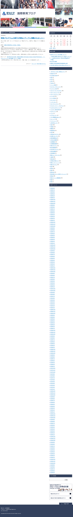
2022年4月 (52, 283)
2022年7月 (52, 277)
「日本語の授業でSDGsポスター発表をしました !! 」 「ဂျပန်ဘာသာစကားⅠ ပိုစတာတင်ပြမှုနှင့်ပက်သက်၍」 (60, 58)
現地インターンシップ (55, 162)
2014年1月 (52, 457)
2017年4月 (52, 383)
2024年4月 (52, 237)
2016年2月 (52, 410)
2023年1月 (52, 265)
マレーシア (34, 63)
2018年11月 (52, 351)
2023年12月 (52, 245)
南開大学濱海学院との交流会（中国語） (12, 45)
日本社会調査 (53, 151)
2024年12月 (52, 222)
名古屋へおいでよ (54, 136)
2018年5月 (52, 362)
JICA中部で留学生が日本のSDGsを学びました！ (60, 65)
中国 (38, 63)
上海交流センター (54, 122)
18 (57, 43)
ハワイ (51, 113)
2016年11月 (52, 392)
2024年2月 (52, 241)
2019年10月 (52, 334)
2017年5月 (52, 381)
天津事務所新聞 (53, 143)
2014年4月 (52, 451)
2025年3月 (52, 216)
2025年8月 (52, 207)
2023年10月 (52, 248)
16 (51, 43)
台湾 (51, 132)
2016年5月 (52, 404)
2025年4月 (52, 214)
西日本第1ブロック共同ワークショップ (58, 174)
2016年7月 (52, 400)
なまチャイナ (53, 111)
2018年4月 (52, 364)
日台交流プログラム (54, 149)
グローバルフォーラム (55, 92)
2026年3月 (52, 193)
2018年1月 (52, 366)
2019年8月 (52, 338)
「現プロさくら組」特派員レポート (57, 71)
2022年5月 (52, 281)
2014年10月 (52, 440)
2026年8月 (52, 188)
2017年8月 (52, 375)
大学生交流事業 (53, 140)
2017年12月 (52, 368)
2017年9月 (52, 374)
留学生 (51, 168)
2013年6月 (52, 470)
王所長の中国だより (54, 160)
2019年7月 (52, 339)
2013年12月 (52, 459)
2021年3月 (52, 303)
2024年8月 (52, 229)
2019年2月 (52, 347)
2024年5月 (52, 235)
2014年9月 (52, 442)
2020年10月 (52, 313)
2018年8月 (52, 356)
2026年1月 (52, 197)
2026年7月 (52, 190)
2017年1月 (52, 389)
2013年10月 (52, 463)
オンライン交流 (53, 88)
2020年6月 (52, 319)
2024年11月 (52, 224)
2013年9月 (52, 465)
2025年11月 (52, 201)
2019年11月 (52, 332)
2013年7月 (52, 468)
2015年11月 (52, 415)
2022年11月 (52, 269)
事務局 (51, 128)
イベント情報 (53, 85)
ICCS (51, 79)
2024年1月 (52, 243)
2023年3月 (52, 262)
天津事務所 (52, 141)
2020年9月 (52, 315)
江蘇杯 (51, 157)
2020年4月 (52, 322)
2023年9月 (52, 250)
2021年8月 (52, 294)
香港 (51, 181)
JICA (51, 81)
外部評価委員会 (53, 138)
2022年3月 (52, 284)
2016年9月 (52, 396)
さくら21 (52, 96)
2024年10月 (52, 226)
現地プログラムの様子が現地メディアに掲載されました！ (23, 38)
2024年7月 (52, 231)
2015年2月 (52, 432)
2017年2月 (52, 387)
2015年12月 (52, 413)
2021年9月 (52, 292)
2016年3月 (52, 408)
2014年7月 (52, 446)
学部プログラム (53, 145)
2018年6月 (52, 360)
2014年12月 (52, 436)
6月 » (54, 48)
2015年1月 (52, 434)
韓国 (51, 179)
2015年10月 (52, 417)
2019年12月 (52, 330)
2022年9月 (52, 273)
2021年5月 (52, 300)
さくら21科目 (53, 98)
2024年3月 (52, 239)
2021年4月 (52, 301)
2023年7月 (52, 254)
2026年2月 (52, 195)
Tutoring (52, 83)
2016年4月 (52, 406)
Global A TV (52, 73)
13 (64, 41)
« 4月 (50, 48)
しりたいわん (53, 102)
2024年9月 (52, 228)
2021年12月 (52, 288)
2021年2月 (52, 305)
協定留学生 (52, 130)
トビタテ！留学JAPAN (55, 109)
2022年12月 (52, 267)
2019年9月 (52, 336)
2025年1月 (52, 220)
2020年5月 (52, 320)
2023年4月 (52, 260)
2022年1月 (52, 286)
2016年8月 (52, 398)
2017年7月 (52, 377)
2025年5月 (52, 212)
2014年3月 (52, 453)
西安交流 (52, 172)
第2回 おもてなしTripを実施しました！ (58, 54)
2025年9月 (52, 205)
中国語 (51, 126)
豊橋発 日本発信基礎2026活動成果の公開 (59, 63)
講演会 (51, 176)
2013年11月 (52, 461)
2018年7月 (52, 358)
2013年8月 (52, 466)
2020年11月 (52, 311)
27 (64, 44)
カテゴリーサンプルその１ (56, 90)
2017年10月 (52, 372)
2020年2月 (52, 326)
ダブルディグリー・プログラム (56, 105)
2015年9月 (52, 419)
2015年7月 (52, 423)
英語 (51, 170)
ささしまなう (53, 100)
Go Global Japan (53, 75)
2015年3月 (52, 430)
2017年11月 (52, 370)
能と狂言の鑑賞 (53, 61)
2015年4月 (52, 429)
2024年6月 (52, 233)
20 (64, 43)
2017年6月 (52, 379)
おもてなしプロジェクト (55, 86)
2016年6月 (52, 402)
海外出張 (52, 159)
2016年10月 (52, 394)
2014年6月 (52, 447)
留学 (51, 166)
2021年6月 (52, 298)
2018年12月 (52, 349)
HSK (51, 77)
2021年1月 (52, 307)
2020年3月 (52, 324)
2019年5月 (52, 343)
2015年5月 (52, 427)
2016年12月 (52, 391)
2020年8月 (52, 317)
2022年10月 (52, 271)
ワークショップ (53, 121)
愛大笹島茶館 (53, 147)
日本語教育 (52, 153)
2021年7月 (52, 296)
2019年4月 (52, 345)
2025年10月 (52, 203)
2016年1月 (52, 411)
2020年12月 (52, 309)
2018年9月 (52, 355)
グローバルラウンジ (54, 94)
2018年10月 (52, 353)
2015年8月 (52, 421)
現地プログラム (42, 63)
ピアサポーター (53, 115)
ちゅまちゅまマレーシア (55, 107)
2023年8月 (52, 252)
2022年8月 (52, 275)
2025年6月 (52, 210)
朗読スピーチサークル (55, 155)
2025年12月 (52, 199)
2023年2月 (52, 264)
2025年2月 (52, 218)
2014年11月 (52, 438)
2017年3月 (52, 385)
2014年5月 (52, 449)
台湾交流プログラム (54, 134)
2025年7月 (52, 209)
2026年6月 (52, 191)
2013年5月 (52, 472)
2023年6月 (52, 256)
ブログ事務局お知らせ (55, 117)
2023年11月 (52, 246)
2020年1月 (52, 328)
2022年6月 (52, 279)
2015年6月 (52, 425)
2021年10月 (52, 290)
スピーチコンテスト (54, 103)
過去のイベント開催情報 (55, 177)
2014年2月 (52, 455)
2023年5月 (52, 258)
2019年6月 (52, 341)
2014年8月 (52, 444)
